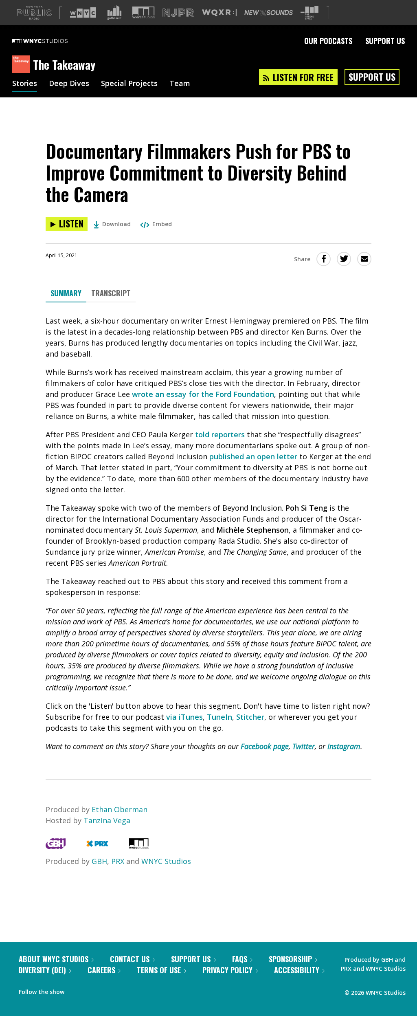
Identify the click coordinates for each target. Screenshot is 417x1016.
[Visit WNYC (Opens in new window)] (83, 12)
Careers (101, 970)
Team (179, 84)
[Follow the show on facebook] (76, 990)
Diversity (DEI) (42, 970)
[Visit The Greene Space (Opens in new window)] (309, 13)
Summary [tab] (65, 293)
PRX (117, 861)
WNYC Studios (166, 861)
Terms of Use (159, 970)
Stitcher (250, 717)
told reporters (220, 434)
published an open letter (253, 456)
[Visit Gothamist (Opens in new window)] (114, 12)
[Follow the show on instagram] (107, 990)
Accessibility (296, 970)
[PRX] (97, 846)
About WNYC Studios (53, 959)
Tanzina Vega (106, 820)
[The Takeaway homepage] (22, 64)
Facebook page (265, 746)
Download (116, 224)
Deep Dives (69, 84)
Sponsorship (290, 959)
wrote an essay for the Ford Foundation (203, 394)
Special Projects (129, 84)
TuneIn (219, 717)
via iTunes (184, 717)
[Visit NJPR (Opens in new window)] (178, 13)
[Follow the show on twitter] (92, 990)
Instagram (343, 746)
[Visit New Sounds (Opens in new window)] (268, 12)
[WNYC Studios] (139, 846)
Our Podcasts (328, 40)
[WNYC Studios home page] (50, 40)
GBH (99, 861)
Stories (24, 84)
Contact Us (129, 959)
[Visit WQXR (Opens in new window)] (219, 13)
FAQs (239, 959)
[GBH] (56, 846)
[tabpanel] (208, 533)
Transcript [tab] (111, 293)
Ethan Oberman (119, 809)
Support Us (385, 40)
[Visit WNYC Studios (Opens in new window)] (143, 12)
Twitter (303, 746)
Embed (162, 224)
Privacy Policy (227, 970)
